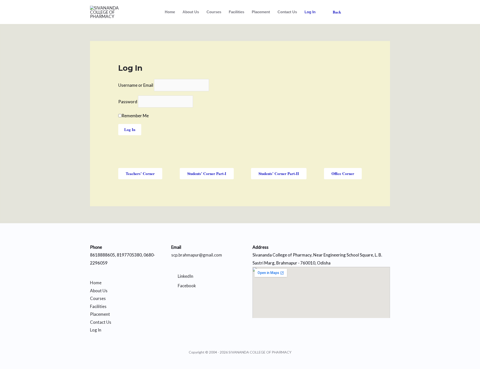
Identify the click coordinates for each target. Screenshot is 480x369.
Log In (310, 12)
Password (127, 101)
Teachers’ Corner (140, 173)
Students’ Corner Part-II (278, 173)
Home (170, 12)
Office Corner (343, 173)
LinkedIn (185, 276)
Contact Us (287, 12)
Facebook (187, 285)
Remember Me (135, 115)
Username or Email (135, 85)
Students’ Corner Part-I (206, 173)
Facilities (236, 12)
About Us (190, 12)
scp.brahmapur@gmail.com (196, 255)
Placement (261, 12)
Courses (213, 12)
